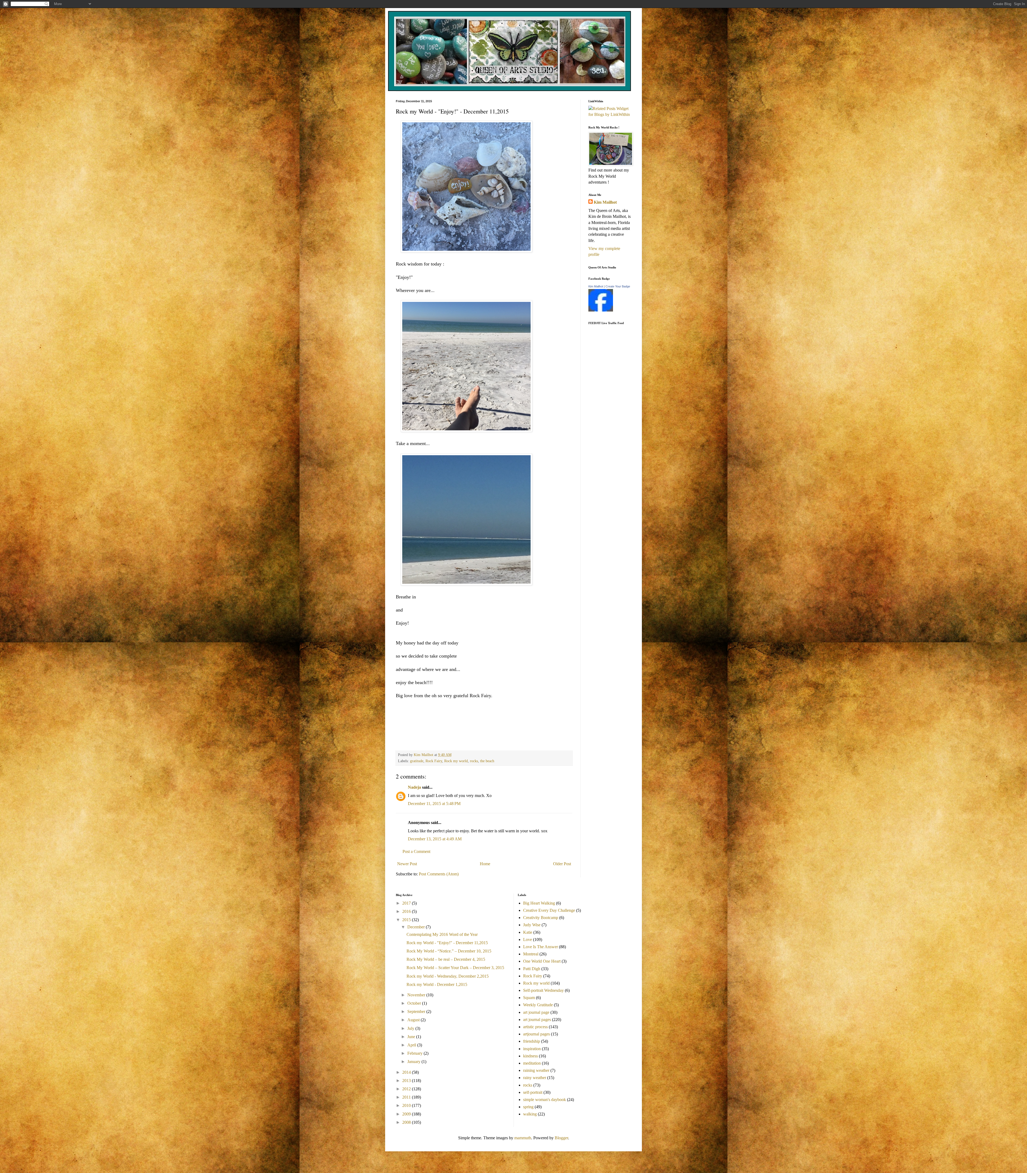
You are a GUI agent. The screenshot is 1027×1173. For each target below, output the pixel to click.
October (414, 1003)
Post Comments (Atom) (439, 874)
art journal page (536, 1012)
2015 (407, 919)
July (411, 1028)
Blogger (561, 1138)
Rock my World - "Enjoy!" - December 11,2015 (447, 942)
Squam (529, 997)
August (414, 1020)
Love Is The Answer (540, 946)
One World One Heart (542, 961)
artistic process (535, 1026)
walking (530, 1114)
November (416, 995)
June (411, 1036)
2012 (407, 1089)
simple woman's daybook (544, 1099)
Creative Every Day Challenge (549, 910)
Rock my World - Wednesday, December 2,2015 (448, 976)
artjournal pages (536, 1034)
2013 (407, 1080)
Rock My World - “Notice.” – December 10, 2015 (449, 951)
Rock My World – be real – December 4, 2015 (446, 959)
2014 (407, 1072)
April (412, 1045)
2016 (407, 911)
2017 (407, 903)
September (416, 1011)
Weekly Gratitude (538, 1005)
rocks (474, 761)
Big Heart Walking (539, 903)
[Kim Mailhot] (600, 310)
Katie (527, 932)
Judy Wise (532, 925)
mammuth (522, 1138)
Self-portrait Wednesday (543, 990)
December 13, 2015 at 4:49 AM (435, 839)
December (416, 927)
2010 (407, 1105)
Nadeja (414, 787)
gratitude (416, 761)
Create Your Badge (618, 286)
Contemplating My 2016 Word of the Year (442, 934)
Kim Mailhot (605, 202)
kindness (530, 1056)
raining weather (536, 1070)
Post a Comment (416, 851)
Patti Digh (531, 968)
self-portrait (532, 1092)
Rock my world (456, 761)
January (414, 1061)
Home (485, 863)
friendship (531, 1041)
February (415, 1053)
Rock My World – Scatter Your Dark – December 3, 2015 (455, 967)
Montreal (530, 954)
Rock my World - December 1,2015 (437, 984)
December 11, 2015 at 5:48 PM (434, 803)
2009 (407, 1114)
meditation (532, 1063)
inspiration (532, 1048)
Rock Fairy (434, 761)
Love (527, 939)
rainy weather (534, 1077)
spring (528, 1106)
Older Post (562, 863)
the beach (487, 761)
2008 (407, 1122)
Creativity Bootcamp (540, 917)
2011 (407, 1097)
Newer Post (407, 863)
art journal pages (537, 1019)
